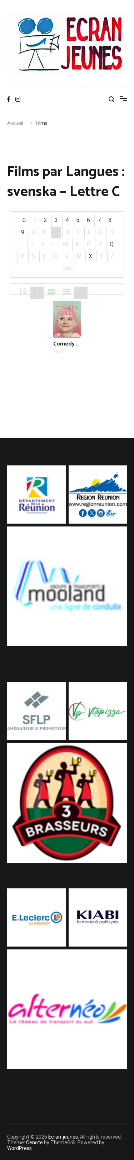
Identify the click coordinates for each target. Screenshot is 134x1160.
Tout (67, 268)
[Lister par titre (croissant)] (22, 292)
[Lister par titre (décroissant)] (37, 292)
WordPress (19, 1148)
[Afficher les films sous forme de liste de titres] (66, 292)
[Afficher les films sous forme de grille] (81, 292)
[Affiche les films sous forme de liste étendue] (51, 292)
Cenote (34, 1142)
